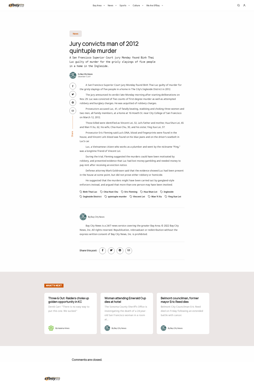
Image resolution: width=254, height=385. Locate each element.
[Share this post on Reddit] (72, 102)
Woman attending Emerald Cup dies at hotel (125, 300)
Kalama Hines (63, 328)
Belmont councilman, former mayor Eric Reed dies (180, 300)
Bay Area (97, 5)
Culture (136, 5)
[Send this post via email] (72, 110)
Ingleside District (92, 196)
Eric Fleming (130, 191)
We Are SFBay (153, 5)
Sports (123, 5)
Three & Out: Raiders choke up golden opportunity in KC (68, 300)
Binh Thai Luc (90, 191)
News (110, 5)
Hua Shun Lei (150, 191)
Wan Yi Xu (156, 196)
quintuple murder (117, 196)
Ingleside (169, 191)
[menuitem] (98, 6)
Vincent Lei (139, 196)
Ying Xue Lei (174, 196)
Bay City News (86, 74)
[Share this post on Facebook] (72, 86)
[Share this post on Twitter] (72, 94)
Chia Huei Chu (111, 191)
